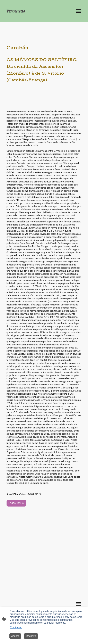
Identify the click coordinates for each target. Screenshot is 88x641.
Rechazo (31, 636)
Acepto (15, 636)
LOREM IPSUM (16, 503)
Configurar (16, 627)
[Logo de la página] (24, 16)
